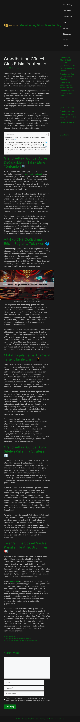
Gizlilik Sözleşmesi (67, 31)
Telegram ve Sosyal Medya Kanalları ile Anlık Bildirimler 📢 (26, 151)
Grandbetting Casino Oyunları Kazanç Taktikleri (66, 84)
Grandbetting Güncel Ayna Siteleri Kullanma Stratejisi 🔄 (27, 147)
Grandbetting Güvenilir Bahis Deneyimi (66, 60)
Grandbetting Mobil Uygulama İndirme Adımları (21, 640)
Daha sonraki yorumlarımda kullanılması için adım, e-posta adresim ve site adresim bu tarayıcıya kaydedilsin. (28, 699)
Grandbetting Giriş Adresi (67, 8)
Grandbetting (10, 636)
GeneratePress (58, 719)
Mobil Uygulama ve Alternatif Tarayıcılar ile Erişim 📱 (26, 145)
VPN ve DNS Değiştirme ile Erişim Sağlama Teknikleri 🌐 (27, 142)
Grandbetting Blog (67, 19)
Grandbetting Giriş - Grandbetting (40, 25)
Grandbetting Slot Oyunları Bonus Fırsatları (67, 76)
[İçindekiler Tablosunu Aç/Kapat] (46, 134)
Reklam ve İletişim (66, 43)
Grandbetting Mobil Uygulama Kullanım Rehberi (67, 68)
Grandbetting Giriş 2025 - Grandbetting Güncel (68, 116)
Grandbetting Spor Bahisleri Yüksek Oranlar (67, 93)
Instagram (14, 581)
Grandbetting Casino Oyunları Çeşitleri (18, 638)
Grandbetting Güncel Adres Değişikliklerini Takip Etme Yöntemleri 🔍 (25, 139)
